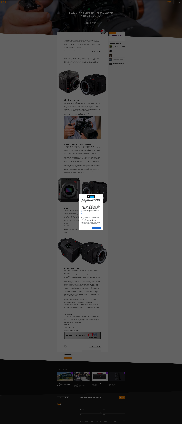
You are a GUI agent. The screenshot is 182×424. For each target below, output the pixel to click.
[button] (91, 216)
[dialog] (91, 212)
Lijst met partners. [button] (94, 220)
